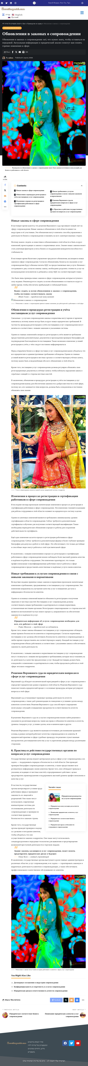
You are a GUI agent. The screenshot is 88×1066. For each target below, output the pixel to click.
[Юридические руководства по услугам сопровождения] (54, 797)
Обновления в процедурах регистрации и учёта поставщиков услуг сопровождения (30, 196)
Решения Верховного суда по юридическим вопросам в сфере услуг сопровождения (64, 202)
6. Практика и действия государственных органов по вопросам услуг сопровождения (66, 210)
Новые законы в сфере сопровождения (30, 190)
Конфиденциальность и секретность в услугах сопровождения (39, 987)
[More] (26, 52)
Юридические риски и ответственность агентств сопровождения (40, 991)
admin (10, 58)
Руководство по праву (12, 28)
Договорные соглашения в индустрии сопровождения (36, 983)
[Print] (23, 52)
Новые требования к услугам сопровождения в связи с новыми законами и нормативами (66, 193)
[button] (82, 13)
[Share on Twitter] (16, 52)
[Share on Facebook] (12, 52)
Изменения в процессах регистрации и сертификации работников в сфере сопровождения (29, 203)
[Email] (19, 52)
